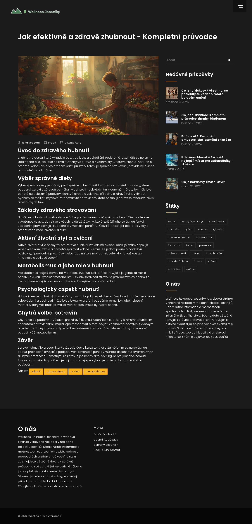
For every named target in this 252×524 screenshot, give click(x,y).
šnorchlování (214, 253)
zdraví (171, 221)
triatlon (196, 253)
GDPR (105, 450)
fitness (198, 261)
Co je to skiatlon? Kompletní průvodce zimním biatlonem (203, 117)
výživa (188, 229)
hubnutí (36, 371)
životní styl (174, 245)
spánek (212, 261)
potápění (173, 229)
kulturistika (174, 269)
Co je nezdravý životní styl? (203, 182)
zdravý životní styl (192, 221)
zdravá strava (55, 371)
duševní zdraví (177, 253)
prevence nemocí (179, 237)
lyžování (218, 229)
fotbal (190, 245)
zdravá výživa (217, 221)
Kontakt (115, 450)
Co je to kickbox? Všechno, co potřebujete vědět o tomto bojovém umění (204, 94)
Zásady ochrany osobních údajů (106, 445)
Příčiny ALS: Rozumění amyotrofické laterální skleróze (206, 138)
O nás (98, 434)
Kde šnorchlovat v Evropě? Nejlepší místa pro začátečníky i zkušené (206, 160)
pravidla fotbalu (178, 261)
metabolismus (95, 371)
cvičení (75, 371)
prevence (205, 245)
